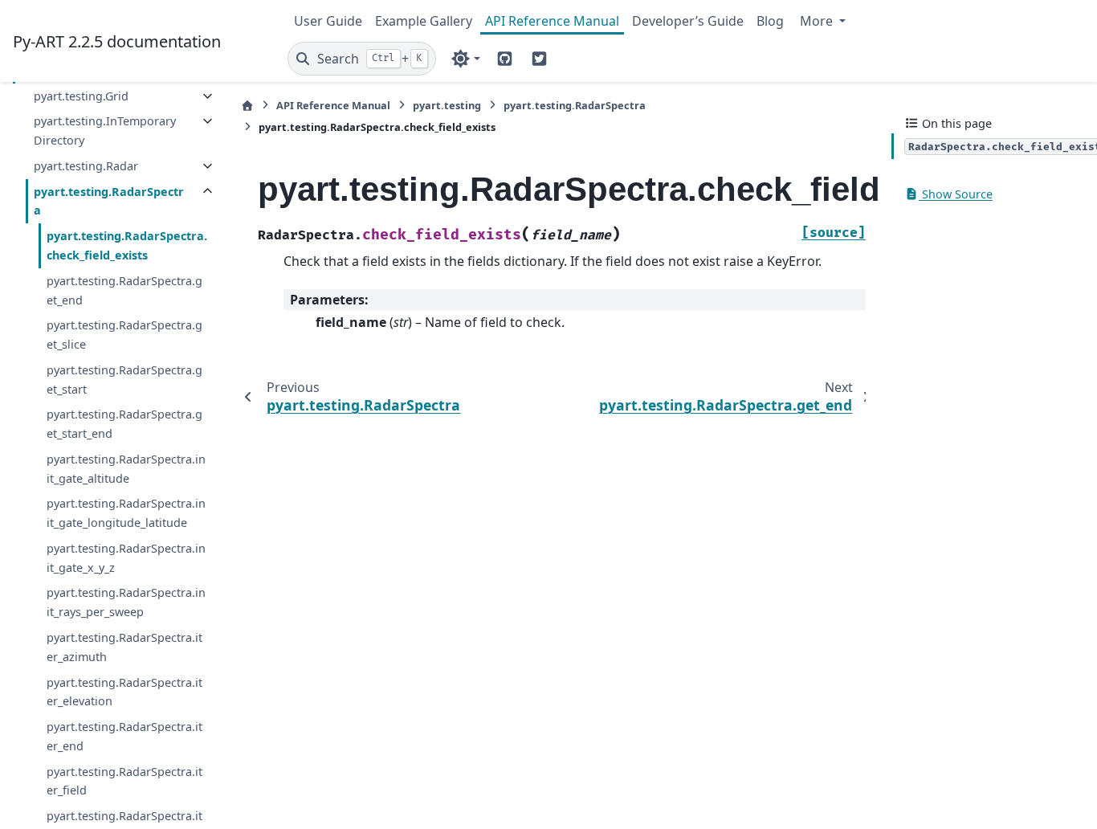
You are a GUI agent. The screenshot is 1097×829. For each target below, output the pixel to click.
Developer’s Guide (688, 21)
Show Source (956, 194)
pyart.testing (447, 105)
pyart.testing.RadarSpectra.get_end (124, 290)
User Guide (328, 21)
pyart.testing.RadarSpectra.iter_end (124, 736)
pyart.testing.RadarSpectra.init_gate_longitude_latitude (126, 513)
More (818, 21)
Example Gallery (423, 21)
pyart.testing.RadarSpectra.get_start (124, 379)
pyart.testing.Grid (81, 96)
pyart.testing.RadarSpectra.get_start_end (124, 423)
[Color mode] (465, 58)
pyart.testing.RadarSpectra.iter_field (124, 781)
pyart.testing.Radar (86, 166)
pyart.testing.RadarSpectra (109, 201)
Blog (770, 21)
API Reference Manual (552, 21)
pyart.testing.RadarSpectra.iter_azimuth (124, 647)
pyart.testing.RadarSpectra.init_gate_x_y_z (126, 558)
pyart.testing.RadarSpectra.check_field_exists (127, 245)
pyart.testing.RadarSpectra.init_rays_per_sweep (126, 602)
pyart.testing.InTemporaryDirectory (105, 130)
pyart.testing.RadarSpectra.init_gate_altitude (126, 468)
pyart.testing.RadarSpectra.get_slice (124, 334)
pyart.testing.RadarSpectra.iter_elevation (124, 692)
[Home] (247, 105)
